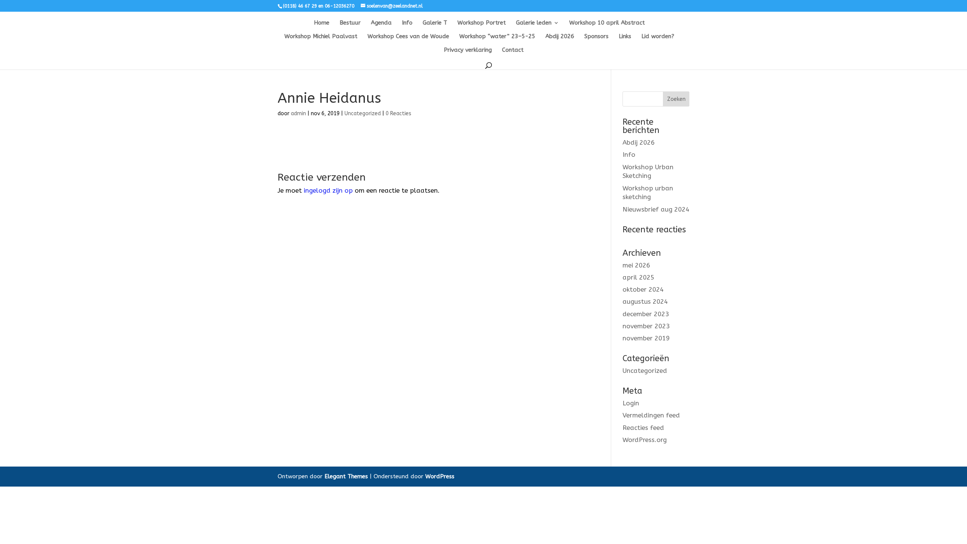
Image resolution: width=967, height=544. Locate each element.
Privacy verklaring (468, 50)
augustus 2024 (645, 301)
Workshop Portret (481, 23)
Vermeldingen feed (651, 415)
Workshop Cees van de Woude (408, 37)
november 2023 (646, 326)
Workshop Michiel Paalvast (320, 37)
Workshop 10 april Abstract (607, 23)
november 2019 (646, 338)
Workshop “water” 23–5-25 (497, 37)
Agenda (381, 23)
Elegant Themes (346, 476)
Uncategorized (362, 113)
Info (407, 23)
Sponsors (596, 37)
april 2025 (638, 277)
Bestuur (350, 23)
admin (298, 113)
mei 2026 (636, 265)
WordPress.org (645, 440)
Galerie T (435, 23)
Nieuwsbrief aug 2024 (656, 209)
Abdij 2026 (559, 37)
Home (321, 23)
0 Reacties (398, 113)
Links (625, 37)
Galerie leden (533, 23)
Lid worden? (657, 37)
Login (631, 403)
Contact (513, 50)
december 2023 (646, 314)
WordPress (439, 476)
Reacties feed (643, 427)
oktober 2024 (643, 289)
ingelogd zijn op (328, 190)
